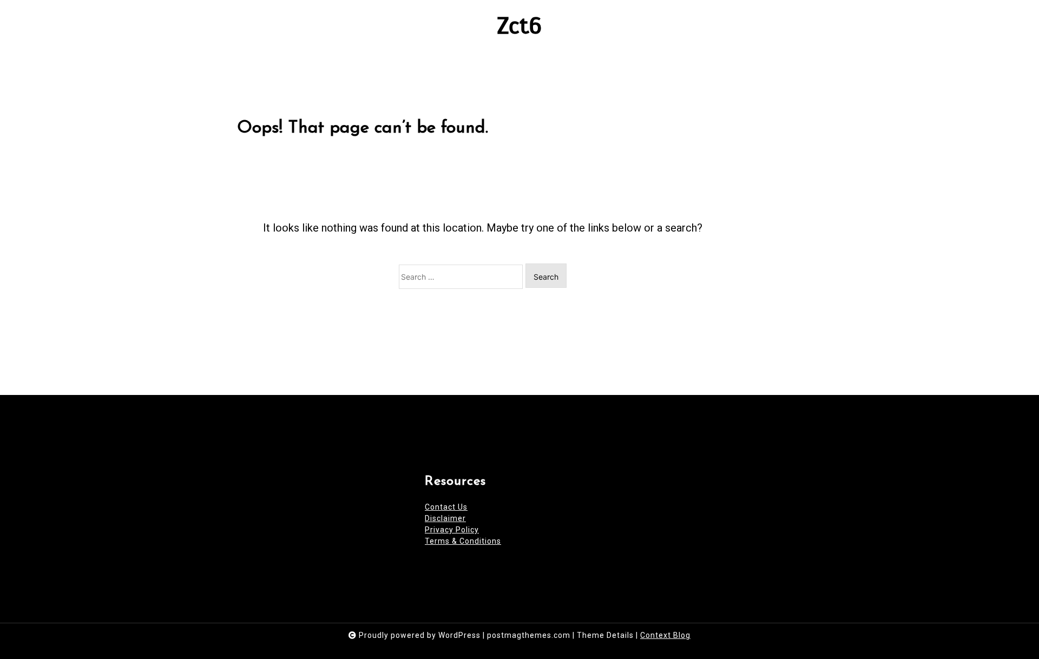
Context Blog (665, 635)
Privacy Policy (452, 529)
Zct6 (519, 25)
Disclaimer (445, 518)
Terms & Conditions (463, 541)
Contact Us (446, 507)
